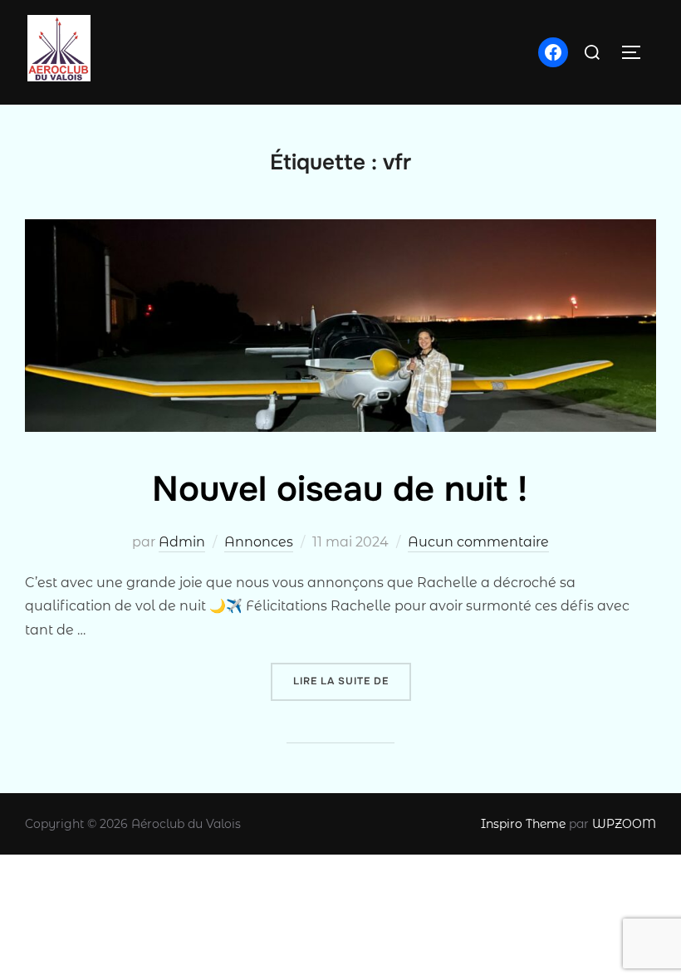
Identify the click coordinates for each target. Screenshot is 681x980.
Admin (182, 542)
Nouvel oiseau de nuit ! (339, 489)
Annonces (258, 542)
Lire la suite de (352, 681)
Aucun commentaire (478, 542)
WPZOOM (624, 823)
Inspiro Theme (523, 823)
